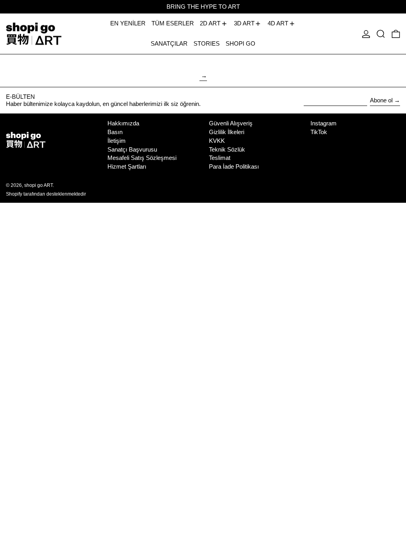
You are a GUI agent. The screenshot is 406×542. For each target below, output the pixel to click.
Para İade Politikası (234, 166)
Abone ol (381, 100)
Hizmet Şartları (126, 166)
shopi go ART (38, 185)
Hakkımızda (123, 123)
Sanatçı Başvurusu (132, 149)
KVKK (217, 140)
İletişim (116, 140)
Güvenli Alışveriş (231, 123)
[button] (380, 33)
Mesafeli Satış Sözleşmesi (141, 157)
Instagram (323, 123)
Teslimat (219, 157)
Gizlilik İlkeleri (226, 132)
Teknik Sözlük (227, 149)
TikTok (318, 132)
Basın (115, 132)
